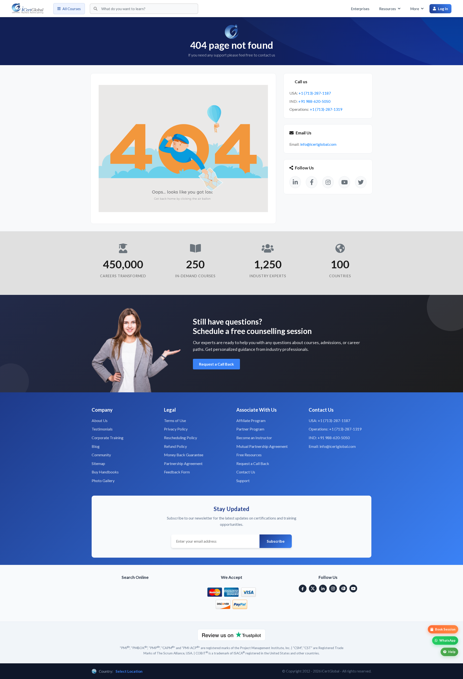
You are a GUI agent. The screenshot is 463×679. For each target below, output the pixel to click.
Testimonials (102, 429)
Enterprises (360, 9)
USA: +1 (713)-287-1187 (329, 420)
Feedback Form (177, 472)
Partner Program (250, 429)
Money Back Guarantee (183, 454)
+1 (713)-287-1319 (326, 109)
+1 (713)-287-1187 (315, 93)
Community (101, 454)
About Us (100, 420)
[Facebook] (302, 588)
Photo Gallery (103, 480)
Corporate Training (107, 437)
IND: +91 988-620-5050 (329, 437)
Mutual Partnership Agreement (262, 446)
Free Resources (249, 454)
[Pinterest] (343, 588)
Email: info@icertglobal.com (332, 446)
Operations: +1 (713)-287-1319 (335, 429)
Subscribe (276, 541)
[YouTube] (353, 588)
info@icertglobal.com (318, 144)
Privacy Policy (176, 429)
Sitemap (98, 463)
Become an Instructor (254, 437)
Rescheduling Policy (180, 437)
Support (243, 480)
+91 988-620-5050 (314, 101)
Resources (387, 9)
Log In (443, 9)
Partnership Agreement (183, 463)
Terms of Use (175, 420)
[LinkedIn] (323, 588)
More (414, 9)
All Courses (71, 9)
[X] (313, 588)
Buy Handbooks (105, 472)
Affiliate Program (251, 420)
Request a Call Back (216, 364)
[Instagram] (333, 588)
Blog (96, 446)
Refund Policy (175, 446)
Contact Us (245, 472)
